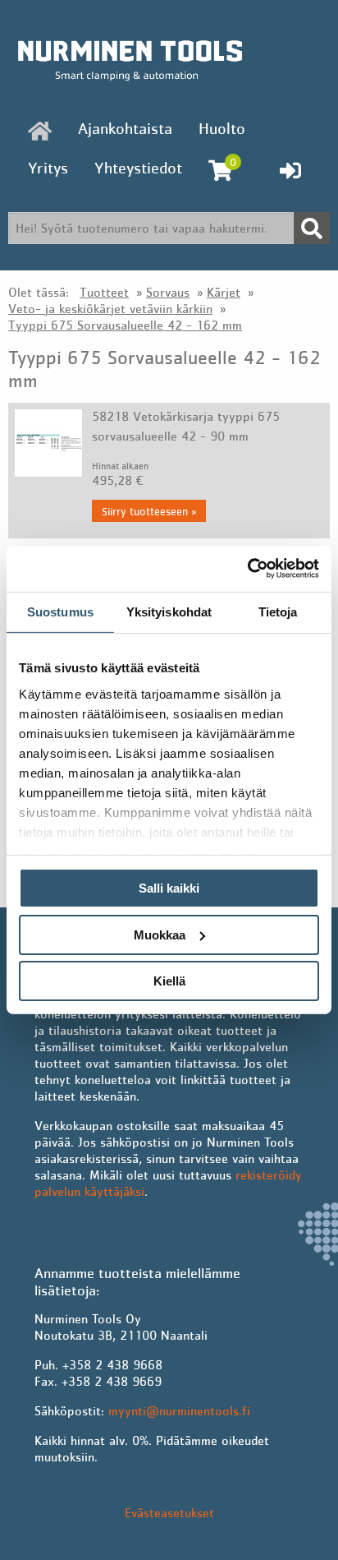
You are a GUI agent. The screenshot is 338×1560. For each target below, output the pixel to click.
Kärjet (223, 291)
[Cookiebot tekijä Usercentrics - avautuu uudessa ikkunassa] (247, 568)
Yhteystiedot (138, 168)
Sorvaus (168, 291)
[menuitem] (40, 130)
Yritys (48, 168)
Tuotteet (104, 291)
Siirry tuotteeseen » (149, 511)
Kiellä (169, 981)
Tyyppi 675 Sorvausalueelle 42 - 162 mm (125, 324)
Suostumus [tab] (60, 611)
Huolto (222, 128)
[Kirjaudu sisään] (290, 170)
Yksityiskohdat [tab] (169, 611)
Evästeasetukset (169, 1512)
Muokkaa (159, 935)
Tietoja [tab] (278, 611)
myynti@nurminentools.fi (179, 1410)
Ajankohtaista (125, 128)
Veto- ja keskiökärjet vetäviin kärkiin (110, 308)
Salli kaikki (169, 888)
